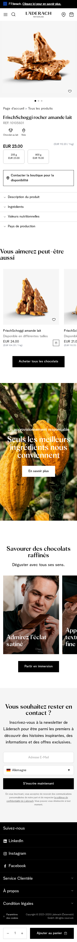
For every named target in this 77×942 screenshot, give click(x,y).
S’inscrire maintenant (38, 783)
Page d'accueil (13, 108)
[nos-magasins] (63, 14)
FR (11, 4)
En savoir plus (38, 471)
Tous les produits (40, 108)
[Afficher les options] (56, 343)
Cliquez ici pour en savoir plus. (33, 4)
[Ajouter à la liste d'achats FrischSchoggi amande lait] (53, 319)
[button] (38, 197)
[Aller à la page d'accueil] (38, 14)
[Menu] (5, 14)
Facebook (17, 866)
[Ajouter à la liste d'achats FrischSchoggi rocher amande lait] (70, 90)
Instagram (17, 853)
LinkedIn (16, 841)
